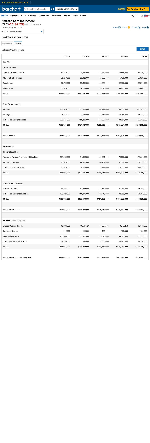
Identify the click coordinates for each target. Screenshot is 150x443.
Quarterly (7, 43)
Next (142, 49)
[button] (147, 16)
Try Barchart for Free (137, 9)
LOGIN (121, 9)
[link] (145, 27)
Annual (18, 43)
